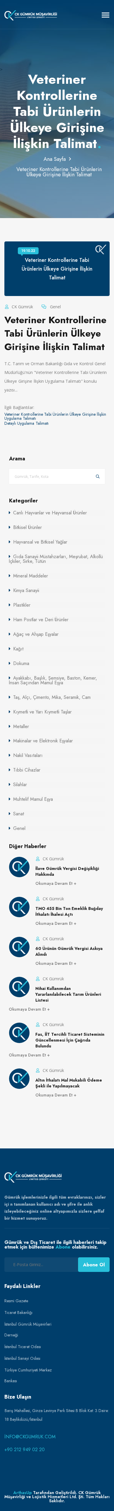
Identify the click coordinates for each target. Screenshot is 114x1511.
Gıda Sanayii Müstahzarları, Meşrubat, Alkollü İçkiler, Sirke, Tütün (56, 559)
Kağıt (18, 648)
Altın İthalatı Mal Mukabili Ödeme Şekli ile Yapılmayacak (68, 1083)
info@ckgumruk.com (30, 1436)
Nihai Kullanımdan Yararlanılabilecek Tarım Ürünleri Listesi (68, 994)
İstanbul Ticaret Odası (22, 1347)
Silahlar (20, 784)
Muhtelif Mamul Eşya (33, 799)
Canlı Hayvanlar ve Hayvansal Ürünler (50, 512)
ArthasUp (22, 1493)
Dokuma (21, 663)
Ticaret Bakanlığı (18, 1312)
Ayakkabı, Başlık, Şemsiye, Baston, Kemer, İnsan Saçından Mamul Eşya (53, 680)
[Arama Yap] (97, 476)
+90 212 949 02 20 (24, 1449)
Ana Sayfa (55, 159)
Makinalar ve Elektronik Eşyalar (43, 740)
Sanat (18, 813)
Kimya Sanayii (26, 590)
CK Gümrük (22, 306)
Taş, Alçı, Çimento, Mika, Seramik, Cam (52, 697)
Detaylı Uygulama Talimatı (26, 423)
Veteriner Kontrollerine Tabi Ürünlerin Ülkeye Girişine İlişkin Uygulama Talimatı (55, 416)
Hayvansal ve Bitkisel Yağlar (40, 542)
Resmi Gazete (16, 1301)
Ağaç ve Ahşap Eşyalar (35, 634)
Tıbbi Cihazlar (26, 770)
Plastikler (21, 605)
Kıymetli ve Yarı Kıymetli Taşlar (42, 712)
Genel (55, 306)
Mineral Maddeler (30, 575)
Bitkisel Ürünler (27, 527)
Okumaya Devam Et (54, 883)
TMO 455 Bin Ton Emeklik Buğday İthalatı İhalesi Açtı (69, 911)
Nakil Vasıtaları (28, 755)
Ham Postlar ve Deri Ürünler (40, 619)
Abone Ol (94, 1264)
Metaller (21, 726)
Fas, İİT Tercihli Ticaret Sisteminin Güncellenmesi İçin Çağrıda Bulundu (69, 1040)
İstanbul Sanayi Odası (22, 1358)
